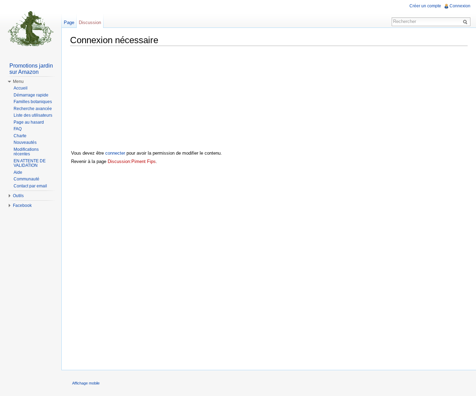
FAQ (18, 128)
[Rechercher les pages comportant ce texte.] (466, 21)
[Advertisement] (269, 100)
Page (69, 22)
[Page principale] (31, 28)
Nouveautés (25, 142)
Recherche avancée (33, 108)
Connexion (460, 5)
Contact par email (30, 186)
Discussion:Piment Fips (132, 161)
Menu (18, 81)
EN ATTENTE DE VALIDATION (30, 163)
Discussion (90, 22)
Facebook (22, 205)
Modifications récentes (26, 152)
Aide (18, 172)
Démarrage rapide (31, 95)
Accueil (21, 88)
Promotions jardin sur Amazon (31, 69)
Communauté (26, 179)
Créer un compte (425, 5)
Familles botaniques (33, 101)
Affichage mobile (86, 383)
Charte (20, 135)
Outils (18, 195)
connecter (115, 153)
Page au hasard (29, 122)
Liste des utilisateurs (33, 115)
